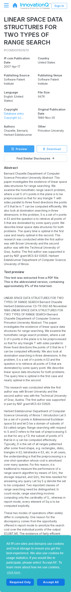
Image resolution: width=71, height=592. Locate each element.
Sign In (59, 5)
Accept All (51, 582)
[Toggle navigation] (4, 5)
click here (13, 572)
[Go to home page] (13, 5)
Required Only (20, 582)
